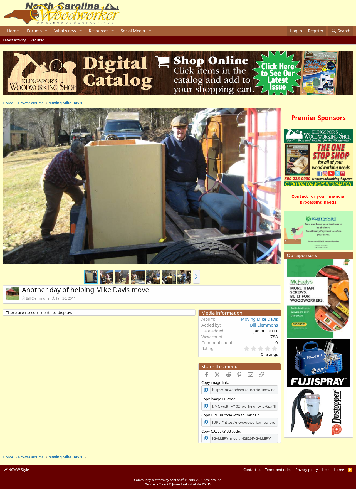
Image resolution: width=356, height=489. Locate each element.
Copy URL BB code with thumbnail (229, 415)
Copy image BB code (218, 398)
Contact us (252, 469)
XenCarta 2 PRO (156, 484)
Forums (34, 30)
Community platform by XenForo (178, 480)
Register (37, 40)
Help (326, 469)
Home (13, 30)
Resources (98, 30)
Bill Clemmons (37, 298)
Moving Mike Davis (259, 319)
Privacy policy (306, 469)
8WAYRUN (204, 484)
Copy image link (214, 382)
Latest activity (14, 40)
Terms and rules (278, 469)
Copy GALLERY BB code (220, 431)
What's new (65, 30)
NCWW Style (18, 469)
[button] (46, 31)
